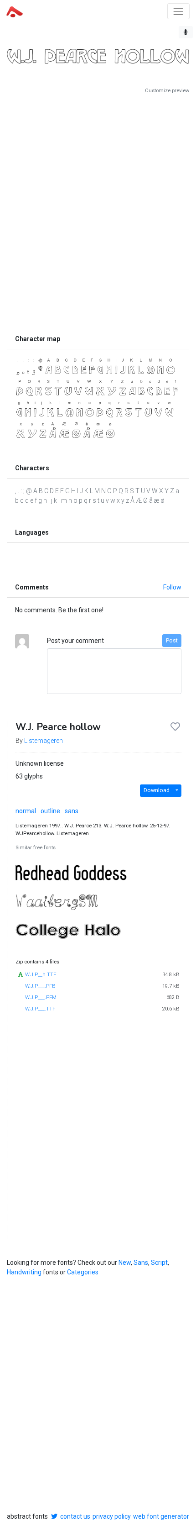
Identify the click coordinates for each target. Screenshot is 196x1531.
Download (157, 790)
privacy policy (112, 1516)
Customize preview (167, 91)
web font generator (161, 1516)
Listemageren (43, 740)
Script (159, 1262)
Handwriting (24, 1272)
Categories (82, 1272)
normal (25, 811)
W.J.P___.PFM (41, 997)
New (125, 1262)
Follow (172, 587)
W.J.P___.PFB (40, 986)
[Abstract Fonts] (14, 11)
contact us (75, 1516)
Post (172, 640)
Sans (141, 1262)
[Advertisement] (98, 212)
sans (71, 811)
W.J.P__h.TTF (40, 975)
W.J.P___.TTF (40, 1009)
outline (50, 811)
